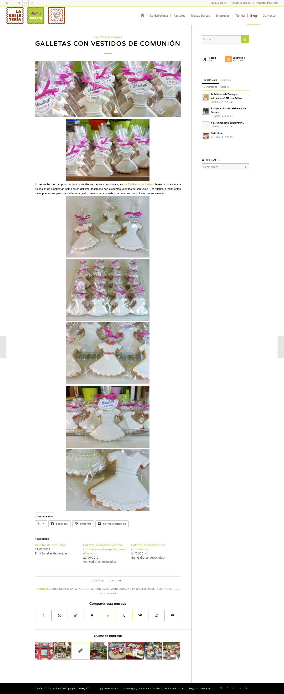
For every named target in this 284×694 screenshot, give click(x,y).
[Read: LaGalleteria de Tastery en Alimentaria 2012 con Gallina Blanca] (205, 97)
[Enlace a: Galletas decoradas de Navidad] (135, 651)
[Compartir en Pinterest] (92, 615)
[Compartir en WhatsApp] (76, 615)
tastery (120, 580)
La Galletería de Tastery (139, 184)
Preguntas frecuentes (267, 3)
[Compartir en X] (60, 615)
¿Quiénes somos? (241, 3)
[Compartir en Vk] (140, 615)
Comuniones (60, 588)
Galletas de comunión (50, 545)
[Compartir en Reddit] (156, 615)
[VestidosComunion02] (108, 89)
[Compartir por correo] (173, 615)
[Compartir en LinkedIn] (108, 615)
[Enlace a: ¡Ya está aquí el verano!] (80, 651)
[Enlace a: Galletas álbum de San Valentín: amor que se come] (44, 651)
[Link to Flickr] (25, 3)
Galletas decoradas (108, 37)
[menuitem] (242, 3)
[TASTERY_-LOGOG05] (36, 15)
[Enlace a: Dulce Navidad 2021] (62, 651)
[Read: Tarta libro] (205, 135)
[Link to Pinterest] (19, 3)
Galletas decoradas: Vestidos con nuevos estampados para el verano (104, 549)
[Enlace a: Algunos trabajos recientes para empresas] (117, 651)
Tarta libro (216, 133)
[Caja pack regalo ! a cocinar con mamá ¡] (3, 347)
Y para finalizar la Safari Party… (227, 122)
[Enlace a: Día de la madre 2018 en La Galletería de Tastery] (171, 651)
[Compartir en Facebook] (43, 615)
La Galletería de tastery (149, 588)
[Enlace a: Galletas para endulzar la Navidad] (98, 651)
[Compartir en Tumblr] (124, 615)
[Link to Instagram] (32, 3)
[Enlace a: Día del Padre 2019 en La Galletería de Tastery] (153, 651)
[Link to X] (7, 3)
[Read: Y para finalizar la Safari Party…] (205, 125)
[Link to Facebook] (13, 3)
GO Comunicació (53, 688)
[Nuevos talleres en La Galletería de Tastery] (281, 347)
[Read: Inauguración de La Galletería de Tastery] (205, 111)
